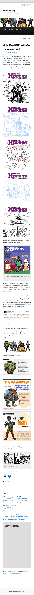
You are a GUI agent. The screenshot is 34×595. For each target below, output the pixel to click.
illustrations (16, 518)
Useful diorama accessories (10, 32)
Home (4, 29)
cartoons (12, 516)
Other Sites (18, 29)
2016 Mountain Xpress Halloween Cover (23, 497)
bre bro (10, 519)
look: (16, 515)
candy (8, 516)
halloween (9, 518)
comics (26, 516)
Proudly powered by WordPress (17, 591)
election (5, 518)
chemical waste (19, 516)
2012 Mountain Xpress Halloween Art (9, 497)
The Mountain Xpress (13, 60)
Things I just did (22, 515)
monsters (22, 518)
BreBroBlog (9, 10)
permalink (22, 519)
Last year (5, 56)
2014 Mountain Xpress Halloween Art (9, 506)
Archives (11, 29)
